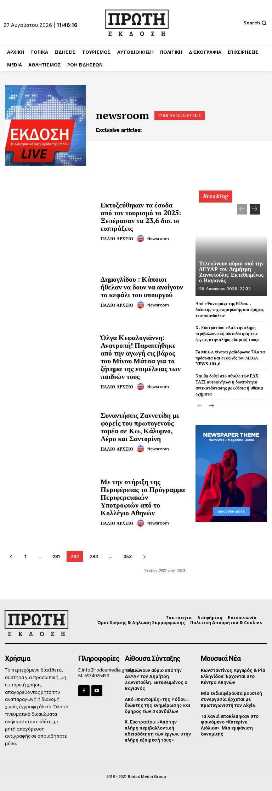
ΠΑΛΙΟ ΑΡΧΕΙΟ (117, 238)
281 (56, 556)
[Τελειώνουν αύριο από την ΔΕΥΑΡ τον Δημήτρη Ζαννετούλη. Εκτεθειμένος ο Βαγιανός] (231, 246)
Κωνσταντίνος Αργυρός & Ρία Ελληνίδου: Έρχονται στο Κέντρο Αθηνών (233, 676)
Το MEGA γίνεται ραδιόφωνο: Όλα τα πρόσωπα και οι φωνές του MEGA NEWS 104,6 (230, 358)
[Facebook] (83, 690)
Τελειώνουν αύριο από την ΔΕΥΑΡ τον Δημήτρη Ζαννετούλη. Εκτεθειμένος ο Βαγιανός (231, 272)
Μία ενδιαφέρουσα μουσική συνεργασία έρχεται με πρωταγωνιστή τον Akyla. (231, 699)
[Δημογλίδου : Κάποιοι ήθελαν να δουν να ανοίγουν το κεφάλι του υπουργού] (50, 291)
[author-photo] (141, 238)
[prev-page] (11, 556)
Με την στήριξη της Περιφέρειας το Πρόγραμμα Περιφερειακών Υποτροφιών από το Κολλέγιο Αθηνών (143, 497)
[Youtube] (96, 690)
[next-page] (144, 556)
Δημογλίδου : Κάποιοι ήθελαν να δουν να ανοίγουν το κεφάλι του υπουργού (142, 286)
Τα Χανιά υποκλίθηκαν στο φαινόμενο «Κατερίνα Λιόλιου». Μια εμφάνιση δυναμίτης (230, 725)
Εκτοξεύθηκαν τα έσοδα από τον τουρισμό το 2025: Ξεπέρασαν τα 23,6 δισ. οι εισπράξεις (141, 216)
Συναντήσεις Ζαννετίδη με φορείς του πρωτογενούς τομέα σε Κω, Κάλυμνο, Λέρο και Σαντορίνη (140, 426)
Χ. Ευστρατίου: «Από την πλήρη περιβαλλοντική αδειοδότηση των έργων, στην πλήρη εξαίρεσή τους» (227, 333)
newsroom (158, 238)
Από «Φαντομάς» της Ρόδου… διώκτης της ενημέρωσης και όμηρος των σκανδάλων (230, 309)
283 (94, 556)
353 (127, 556)
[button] (255, 23)
